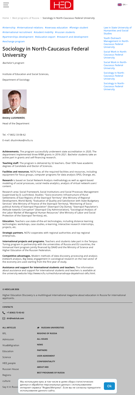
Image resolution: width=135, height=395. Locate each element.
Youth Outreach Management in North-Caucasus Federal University (116, 43)
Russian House (10, 369)
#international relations (30, 27)
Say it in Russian (11, 386)
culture (6, 380)
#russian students (65, 32)
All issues (42, 339)
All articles (9, 327)
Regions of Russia (47, 333)
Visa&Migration (10, 345)
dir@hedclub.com (15, 318)
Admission (8, 339)
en (124, 4)
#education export (45, 36)
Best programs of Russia (25, 17)
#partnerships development (17, 36)
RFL (4, 333)
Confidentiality (46, 361)
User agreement (46, 356)
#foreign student (78, 27)
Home (5, 17)
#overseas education (56, 27)
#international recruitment (17, 32)
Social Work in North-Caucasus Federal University (115, 54)
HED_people (9, 363)
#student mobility (43, 32)
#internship (8, 27)
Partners (42, 350)
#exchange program (13, 41)
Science (6, 357)
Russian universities (52, 327)
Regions (6, 375)
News (40, 344)
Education (8, 351)
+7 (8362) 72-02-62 (15, 312)
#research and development (72, 36)
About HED (43, 367)
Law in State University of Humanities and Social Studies (118, 30)
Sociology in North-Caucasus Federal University (114, 75)
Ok (109, 386)
